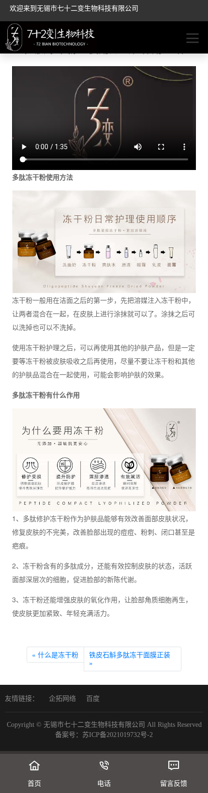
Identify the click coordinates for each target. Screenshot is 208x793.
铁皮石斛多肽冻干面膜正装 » (129, 659)
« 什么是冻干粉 (55, 654)
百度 (93, 698)
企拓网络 (62, 698)
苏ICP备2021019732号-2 (117, 734)
